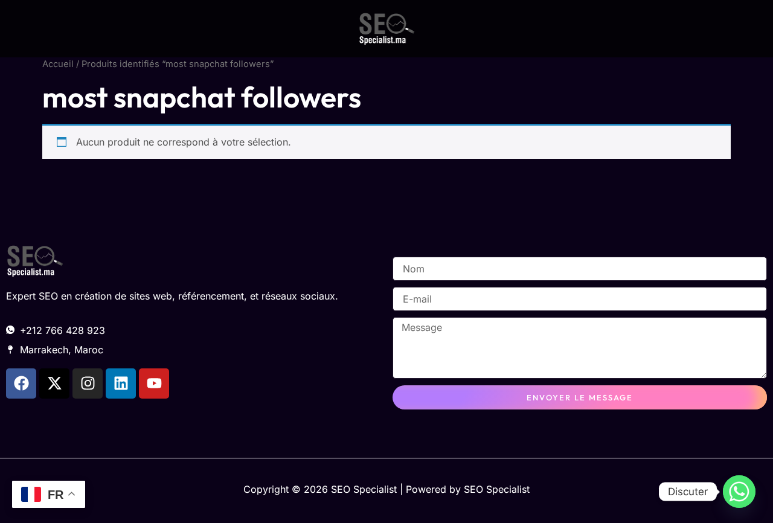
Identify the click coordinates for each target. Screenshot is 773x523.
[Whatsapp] (739, 491)
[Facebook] (21, 383)
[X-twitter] (54, 383)
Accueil (58, 64)
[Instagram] (87, 383)
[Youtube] (154, 383)
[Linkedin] (121, 383)
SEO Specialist (497, 489)
